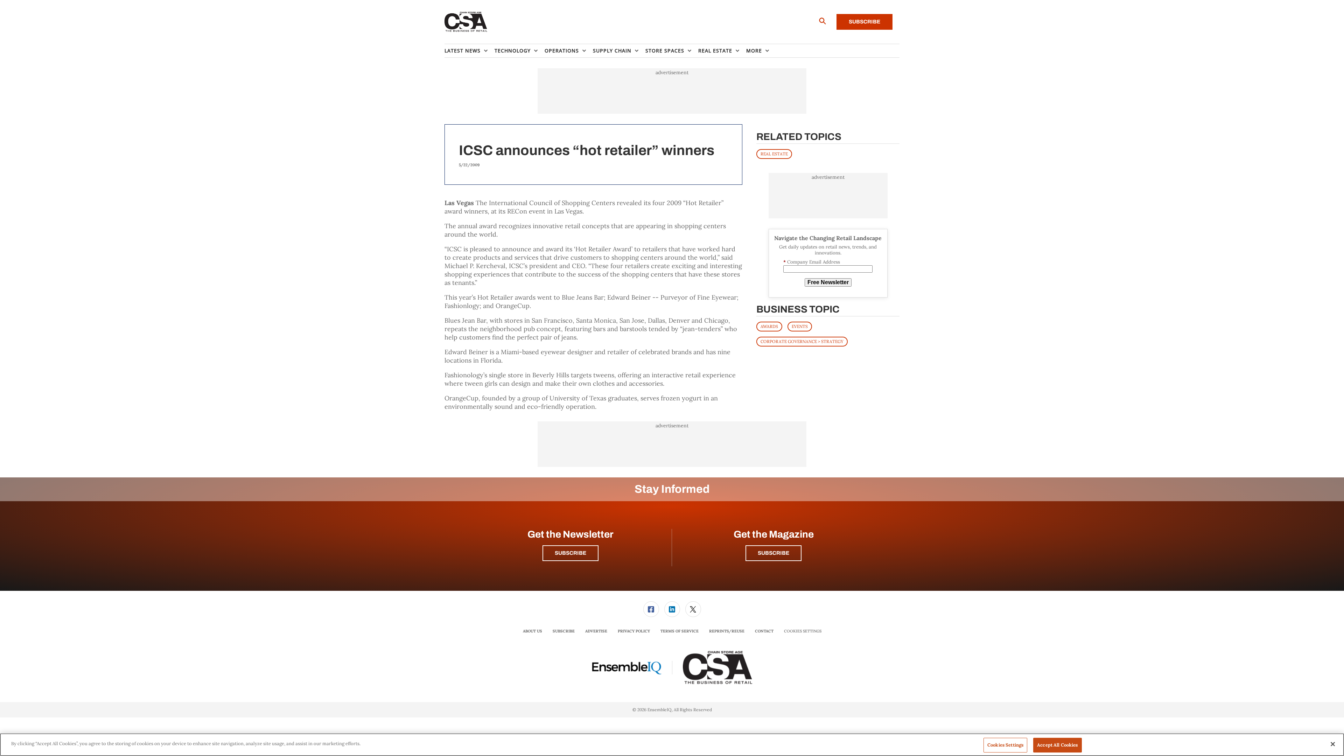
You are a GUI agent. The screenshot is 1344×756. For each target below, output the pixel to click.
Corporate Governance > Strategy (802, 341)
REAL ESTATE (774, 153)
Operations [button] (562, 50)
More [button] (754, 50)
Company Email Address (811, 262)
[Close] (1332, 744)
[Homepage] (466, 22)
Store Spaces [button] (664, 50)
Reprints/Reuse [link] (726, 631)
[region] (672, 744)
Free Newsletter (828, 282)
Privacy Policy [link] (634, 631)
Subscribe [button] (570, 553)
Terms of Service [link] (679, 631)
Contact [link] (764, 631)
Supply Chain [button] (612, 50)
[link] (651, 609)
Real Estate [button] (715, 50)
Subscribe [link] (564, 631)
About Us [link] (532, 631)
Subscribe (864, 21)
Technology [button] (513, 50)
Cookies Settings (802, 631)
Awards (769, 326)
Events (800, 326)
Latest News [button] (462, 50)
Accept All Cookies (1057, 745)
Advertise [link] (596, 631)
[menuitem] (469, 50)
